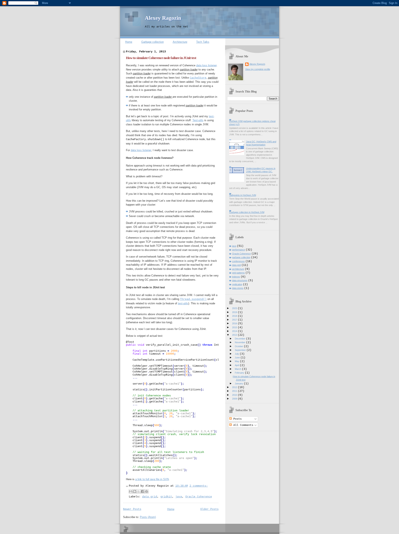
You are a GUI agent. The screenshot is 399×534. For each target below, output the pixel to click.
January (239, 383)
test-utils (183, 303)
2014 (235, 331)
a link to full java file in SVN (152, 479)
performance (238, 249)
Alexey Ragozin (163, 18)
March (238, 369)
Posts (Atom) (148, 517)
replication (237, 284)
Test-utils (197, 120)
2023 (235, 308)
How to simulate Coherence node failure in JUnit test (161, 58)
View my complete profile (257, 69)
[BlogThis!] (135, 491)
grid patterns (238, 272)
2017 (235, 319)
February (240, 372)
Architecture (180, 41)
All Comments (242, 425)
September (240, 350)
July (237, 354)
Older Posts (209, 509)
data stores (238, 288)
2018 (235, 316)
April (237, 365)
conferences (238, 261)
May (237, 361)
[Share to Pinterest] (146, 491)
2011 (235, 391)
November (240, 342)
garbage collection (241, 257)
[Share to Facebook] (142, 491)
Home (128, 41)
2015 (235, 327)
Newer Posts (132, 509)
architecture (238, 269)
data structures (240, 280)
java (178, 496)
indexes (236, 276)
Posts (237, 419)
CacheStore (198, 77)
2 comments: (199, 485)
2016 (235, 323)
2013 (235, 335)
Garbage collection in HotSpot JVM (246, 212)
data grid (149, 496)
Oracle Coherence (198, 496)
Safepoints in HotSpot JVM (242, 195)
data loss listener (206, 65)
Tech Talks (202, 41)
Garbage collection (152, 41)
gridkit (166, 496)
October (239, 346)
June (237, 357)
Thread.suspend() (193, 299)
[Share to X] (139, 491)
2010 (235, 395)
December (240, 338)
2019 (235, 312)
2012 (235, 387)
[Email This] (131, 491)
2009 (235, 398)
